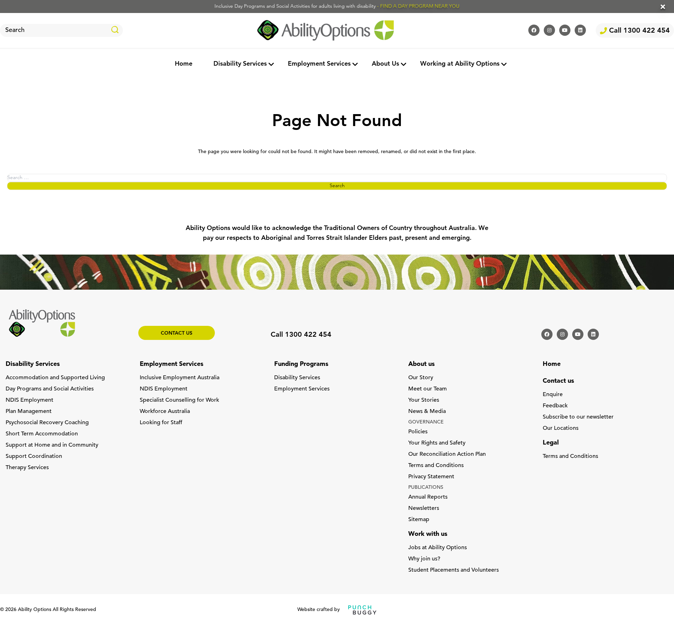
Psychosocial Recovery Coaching (47, 423)
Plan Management (29, 411)
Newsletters (423, 508)
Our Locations (561, 428)
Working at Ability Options (460, 64)
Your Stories (423, 400)
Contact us (176, 333)
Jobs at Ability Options (437, 548)
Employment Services (319, 64)
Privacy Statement (431, 477)
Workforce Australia (165, 411)
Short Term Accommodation (42, 434)
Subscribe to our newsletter (578, 417)
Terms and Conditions (436, 465)
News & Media (427, 411)
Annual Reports (428, 497)
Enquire (553, 394)
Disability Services (240, 64)
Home (183, 64)
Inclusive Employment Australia (179, 378)
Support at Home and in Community (52, 445)
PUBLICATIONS (425, 487)
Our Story (420, 378)
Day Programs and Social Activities (50, 389)
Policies (418, 432)
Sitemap (418, 519)
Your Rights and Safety (436, 443)
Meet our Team (427, 389)
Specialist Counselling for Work (179, 400)
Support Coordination (34, 456)
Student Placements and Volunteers (453, 570)
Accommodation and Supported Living (55, 378)
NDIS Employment (29, 400)
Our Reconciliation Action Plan (447, 454)
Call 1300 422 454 (638, 30)
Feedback (555, 406)
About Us (385, 64)
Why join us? (424, 559)
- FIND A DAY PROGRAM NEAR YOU (418, 6)
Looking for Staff (161, 423)
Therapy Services (27, 468)
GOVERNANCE (426, 422)
